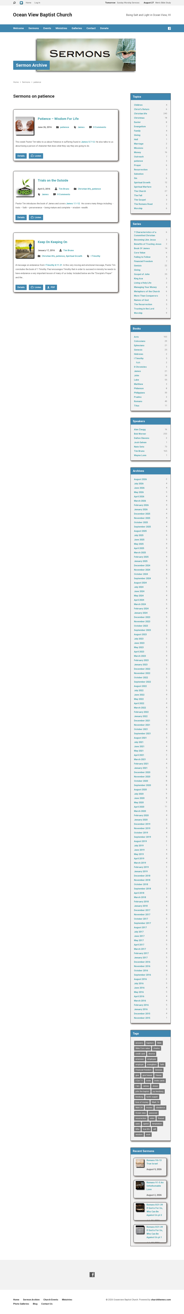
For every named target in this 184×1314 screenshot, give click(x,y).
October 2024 (141, 574)
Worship (138, 208)
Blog (35, 1304)
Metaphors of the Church (147, 291)
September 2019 (142, 837)
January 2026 (140, 509)
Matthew (138, 384)
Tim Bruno (64, 189)
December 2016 (142, 962)
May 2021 (139, 751)
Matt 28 (139, 1107)
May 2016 (139, 992)
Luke (136, 380)
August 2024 (140, 582)
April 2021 (139, 755)
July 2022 (138, 690)
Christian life (84, 189)
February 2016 (141, 1005)
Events (47, 28)
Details (21, 156)
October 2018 (141, 884)
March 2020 (140, 811)
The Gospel (140, 199)
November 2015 (142, 1018)
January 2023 (140, 664)
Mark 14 (155, 1102)
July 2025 (138, 535)
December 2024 (142, 565)
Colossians (139, 341)
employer (140, 1064)
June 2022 (139, 694)
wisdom (139, 1134)
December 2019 (142, 824)
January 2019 (140, 871)
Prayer (137, 165)
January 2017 (140, 957)
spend (146, 1124)
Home (16, 82)
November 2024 (142, 570)
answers (139, 1043)
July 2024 (138, 587)
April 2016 (139, 996)
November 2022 (142, 673)
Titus (136, 405)
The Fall (138, 195)
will (154, 1129)
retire (152, 1118)
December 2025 (142, 514)
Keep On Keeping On (52, 242)
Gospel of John (142, 274)
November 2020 (142, 776)
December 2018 (142, 875)
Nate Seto (139, 446)
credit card (140, 1053)
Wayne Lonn (140, 455)
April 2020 (139, 807)
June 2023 (139, 643)
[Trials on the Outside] (24, 194)
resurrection (141, 1118)
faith (162, 1064)
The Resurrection (143, 304)
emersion (140, 1059)
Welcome (18, 28)
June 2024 (139, 591)
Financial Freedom (143, 261)
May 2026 (139, 492)
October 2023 (141, 626)
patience (37, 82)
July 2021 (138, 742)
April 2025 (139, 548)
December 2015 (142, 1013)
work (148, 1134)
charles (156, 1048)
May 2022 (139, 699)
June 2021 (139, 746)
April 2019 (139, 858)
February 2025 (141, 557)
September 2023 (142, 630)
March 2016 (140, 1000)
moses (149, 1107)
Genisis (138, 265)
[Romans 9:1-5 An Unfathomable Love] (140, 1187)
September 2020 (142, 785)
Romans (138, 401)
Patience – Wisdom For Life (58, 119)
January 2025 (140, 561)
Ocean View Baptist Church (42, 15)
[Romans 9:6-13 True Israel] (140, 1165)
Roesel (161, 1118)
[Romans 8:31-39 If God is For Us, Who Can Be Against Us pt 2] (140, 1209)
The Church (140, 191)
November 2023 (142, 621)
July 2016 (138, 983)
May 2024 (139, 595)
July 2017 (138, 931)
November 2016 (142, 966)
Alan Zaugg (140, 429)
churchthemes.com (161, 1299)
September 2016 (142, 975)
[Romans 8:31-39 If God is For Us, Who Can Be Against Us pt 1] (140, 1232)
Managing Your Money (145, 287)
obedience (160, 1107)
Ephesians (139, 345)
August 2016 (140, 979)
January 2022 (140, 716)
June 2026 (139, 488)
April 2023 (139, 651)
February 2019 (141, 867)
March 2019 (140, 863)
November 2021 (142, 725)
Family (137, 131)
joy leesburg (158, 1091)
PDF (52, 287)
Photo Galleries (21, 1304)
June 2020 (139, 798)
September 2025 (142, 526)
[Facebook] (169, 28)
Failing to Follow (142, 257)
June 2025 (139, 539)
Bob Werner (140, 434)
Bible (159, 1043)
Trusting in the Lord (144, 308)
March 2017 (140, 949)
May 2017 (139, 940)
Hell (136, 139)
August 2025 (140, 531)
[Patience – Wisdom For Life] (24, 132)
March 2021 (140, 759)
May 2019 (139, 854)
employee (151, 1059)
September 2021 (142, 733)
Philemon (139, 388)
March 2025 (140, 552)
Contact (91, 28)
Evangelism (140, 126)
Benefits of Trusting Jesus (147, 244)
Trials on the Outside (53, 180)
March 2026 (140, 501)
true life (146, 1129)
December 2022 (142, 669)
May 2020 (139, 802)
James (81, 127)
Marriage (138, 143)
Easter (137, 122)
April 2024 (139, 600)
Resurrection (140, 169)
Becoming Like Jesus (145, 239)
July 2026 (138, 483)
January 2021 (140, 768)
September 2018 (142, 888)
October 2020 (141, 781)
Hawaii (159, 1075)
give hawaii (147, 1075)
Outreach (139, 156)
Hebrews (138, 354)
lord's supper (152, 1097)
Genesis (138, 349)
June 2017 (139, 936)
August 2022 (140, 686)
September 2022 (142, 682)
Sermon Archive (31, 65)
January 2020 (140, 819)
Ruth (138, 362)
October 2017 (141, 919)
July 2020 (138, 794)
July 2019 (138, 845)
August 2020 (140, 789)
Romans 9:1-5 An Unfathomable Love (155, 1186)
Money (137, 152)
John (136, 375)
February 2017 (141, 953)
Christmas (139, 118)
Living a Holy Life (142, 283)
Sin (135, 178)
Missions (138, 148)
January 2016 (140, 1009)
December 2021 (142, 720)
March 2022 (140, 707)
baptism (150, 1043)
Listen (37, 156)
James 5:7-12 (88, 142)
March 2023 (140, 656)
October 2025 (141, 522)
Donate (104, 28)
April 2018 (139, 893)
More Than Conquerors (146, 295)
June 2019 (139, 850)
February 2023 (141, 660)
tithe (137, 1129)
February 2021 (141, 763)
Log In (37, 2)
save (138, 1124)
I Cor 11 (139, 1080)
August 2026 (140, 479)
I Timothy (95, 256)
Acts (136, 337)
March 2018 (140, 897)
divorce (151, 1053)
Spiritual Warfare (142, 187)
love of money (142, 1102)
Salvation (138, 174)
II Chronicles (140, 367)
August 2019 (140, 841)
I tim (137, 1086)
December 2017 (142, 910)
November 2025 (142, 518)
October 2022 (141, 677)
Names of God (141, 300)
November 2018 (142, 880)
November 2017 (142, 914)
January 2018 (140, 906)
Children (138, 105)
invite (148, 1080)
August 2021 (140, 738)
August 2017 (140, 927)
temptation (157, 1124)
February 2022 (141, 712)
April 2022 (139, 703)
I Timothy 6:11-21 (53, 265)
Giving (137, 135)
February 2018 (141, 901)
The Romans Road (143, 204)
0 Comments (99, 127)
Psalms (138, 397)
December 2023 (142, 617)
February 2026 (141, 505)
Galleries (77, 28)
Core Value (139, 252)
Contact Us (47, 1304)
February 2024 (141, 608)
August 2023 (140, 634)
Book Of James (142, 248)
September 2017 (142, 923)
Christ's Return (141, 109)
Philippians (139, 392)
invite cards (159, 1080)
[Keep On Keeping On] (24, 256)
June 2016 (139, 988)
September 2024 (142, 578)
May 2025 (139, 544)
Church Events (50, 1299)
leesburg (139, 1097)
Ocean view (141, 1113)
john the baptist (142, 1091)
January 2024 (140, 613)
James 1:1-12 (73, 203)
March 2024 (140, 604)
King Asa (138, 278)
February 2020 (141, 815)
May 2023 (139, 647)
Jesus (155, 1086)
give (137, 1075)
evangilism (152, 1064)
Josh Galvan (140, 442)
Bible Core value (143, 1048)
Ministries (61, 28)
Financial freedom (144, 1070)
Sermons (33, 28)
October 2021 (141, 729)
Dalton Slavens (141, 438)
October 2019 (141, 832)
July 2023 (138, 638)
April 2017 (139, 944)
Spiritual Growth (74, 256)
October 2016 (141, 970)
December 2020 (142, 772)
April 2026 (139, 496)
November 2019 (142, 828)
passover (153, 1113)
